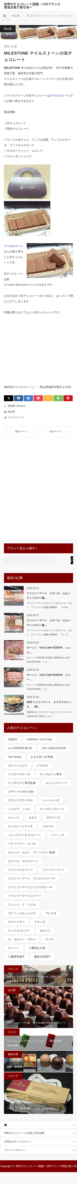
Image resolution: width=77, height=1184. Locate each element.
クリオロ (42, 765)
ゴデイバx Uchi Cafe (21, 791)
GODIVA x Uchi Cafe (39, 739)
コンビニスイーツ (56, 782)
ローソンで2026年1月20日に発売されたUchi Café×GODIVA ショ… (48, 659)
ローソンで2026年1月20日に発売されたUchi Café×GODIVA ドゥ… (48, 687)
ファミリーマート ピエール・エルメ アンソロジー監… (50, 595)
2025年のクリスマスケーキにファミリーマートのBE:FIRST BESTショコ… (50, 714)
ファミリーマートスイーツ (24, 895)
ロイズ (49, 939)
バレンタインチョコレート (24, 835)
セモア (33, 817)
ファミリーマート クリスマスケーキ (31, 878)
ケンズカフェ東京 (51, 774)
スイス (12, 1032)
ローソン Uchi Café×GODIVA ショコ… (48, 650)
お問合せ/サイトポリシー (17, 1141)
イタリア (13, 1076)
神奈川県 (13, 1054)
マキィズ (39, 921)
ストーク (13, 817)
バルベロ (48, 826)
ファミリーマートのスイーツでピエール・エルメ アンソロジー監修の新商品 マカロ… (49, 605)
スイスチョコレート (52, 808)
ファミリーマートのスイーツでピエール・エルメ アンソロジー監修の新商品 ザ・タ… (49, 632)
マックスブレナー (19, 930)
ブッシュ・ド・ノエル (22, 904)
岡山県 (8, 28)
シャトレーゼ (50, 800)
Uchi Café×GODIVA (54, 748)
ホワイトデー (16, 921)
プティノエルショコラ (22, 913)
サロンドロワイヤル (20, 800)
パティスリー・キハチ (22, 843)
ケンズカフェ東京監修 (22, 782)
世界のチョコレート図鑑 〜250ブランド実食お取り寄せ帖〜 (32, 5)
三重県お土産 (37, 948)
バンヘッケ (58, 835)
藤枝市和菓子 (42, 956)
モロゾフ (45, 930)
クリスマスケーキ (19, 774)
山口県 (12, 990)
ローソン (13, 948)
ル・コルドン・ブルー (22, 939)
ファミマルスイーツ (20, 869)
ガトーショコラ (17, 765)
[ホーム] (38, 1124)
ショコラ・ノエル (19, 808)
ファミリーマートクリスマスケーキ (30, 887)
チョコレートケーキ (20, 826)
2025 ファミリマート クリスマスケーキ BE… (49, 704)
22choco (20, 406)
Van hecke (14, 756)
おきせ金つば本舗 (42, 756)
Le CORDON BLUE (20, 748)
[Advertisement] (38, 349)
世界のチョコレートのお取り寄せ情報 (24, 1133)
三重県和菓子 (16, 956)
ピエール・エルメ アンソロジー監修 (31, 852)
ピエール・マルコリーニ (23, 861)
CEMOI (12, 739)
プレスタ (50, 913)
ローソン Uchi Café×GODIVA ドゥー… (48, 677)
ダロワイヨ (53, 817)
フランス (13, 969)
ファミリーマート (53, 869)
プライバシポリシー (14, 1150)
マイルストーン (60, 95)
